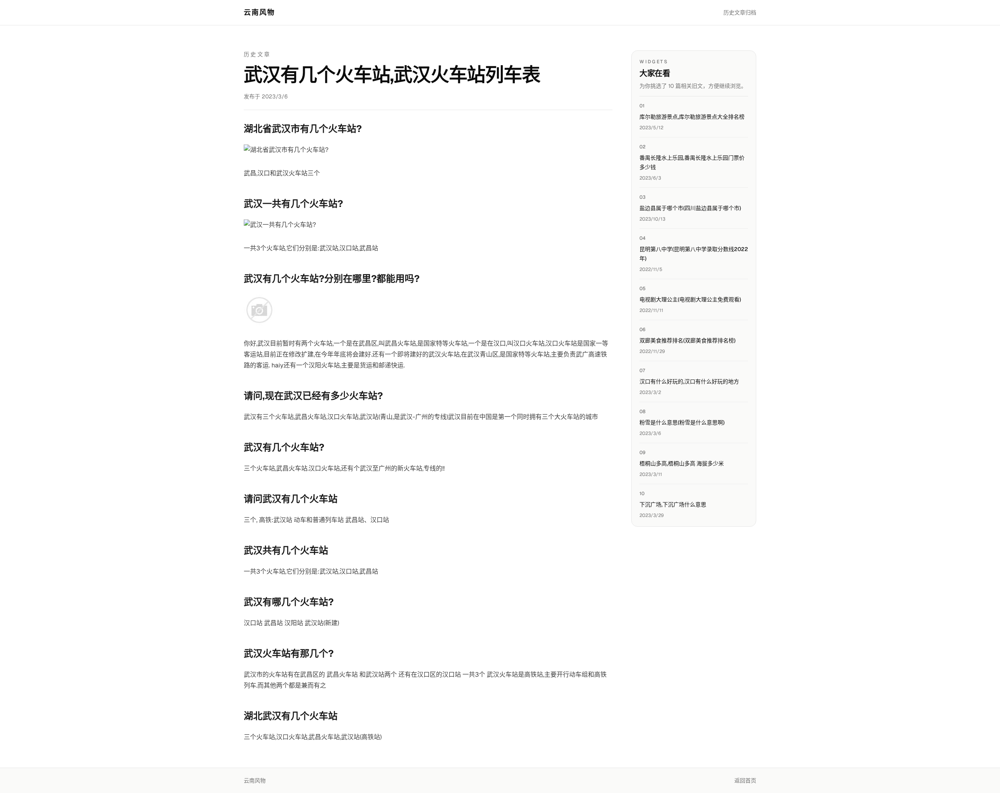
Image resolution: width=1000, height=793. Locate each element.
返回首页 (745, 780)
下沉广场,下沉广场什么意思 (672, 504)
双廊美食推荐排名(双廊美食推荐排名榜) (687, 340)
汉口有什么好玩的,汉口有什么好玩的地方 (689, 381)
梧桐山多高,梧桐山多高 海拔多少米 (681, 463)
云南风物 (259, 12)
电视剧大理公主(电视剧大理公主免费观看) (690, 299)
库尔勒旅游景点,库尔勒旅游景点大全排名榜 (692, 116)
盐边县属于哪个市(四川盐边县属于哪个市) (690, 208)
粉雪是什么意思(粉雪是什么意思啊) (682, 422)
